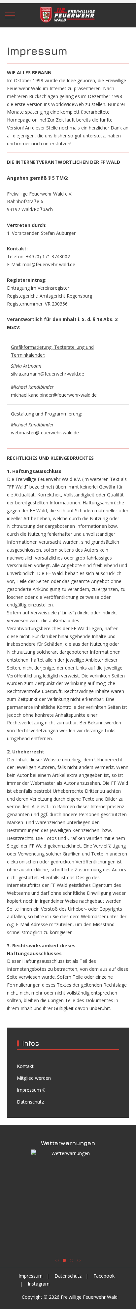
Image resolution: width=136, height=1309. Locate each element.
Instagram (39, 1284)
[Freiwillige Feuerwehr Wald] (68, 15)
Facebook (104, 1276)
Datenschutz (68, 1276)
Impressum (30, 1276)
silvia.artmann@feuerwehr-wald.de (47, 374)
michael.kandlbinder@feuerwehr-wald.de (54, 395)
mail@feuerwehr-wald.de (48, 264)
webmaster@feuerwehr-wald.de (45, 432)
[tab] (57, 1260)
